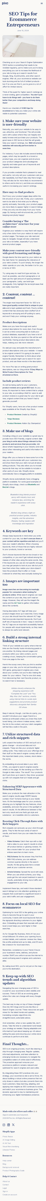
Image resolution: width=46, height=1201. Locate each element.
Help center (7, 1161)
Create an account (10, 1195)
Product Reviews (14, 414)
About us (6, 1181)
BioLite (5, 487)
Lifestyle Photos (9, 1150)
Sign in (5, 1191)
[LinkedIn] (8, 1125)
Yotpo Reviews (13, 419)
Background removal (11, 1167)
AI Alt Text (7, 1143)
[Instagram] (4, 1125)
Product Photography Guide (13, 1171)
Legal (5, 1188)
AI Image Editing (9, 1140)
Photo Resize (8, 1136)
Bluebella (32, 484)
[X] (13, 1125)
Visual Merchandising (11, 1146)
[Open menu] (42, 3)
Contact (6, 1185)
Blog (4, 1164)
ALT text (17, 603)
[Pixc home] (5, 3)
